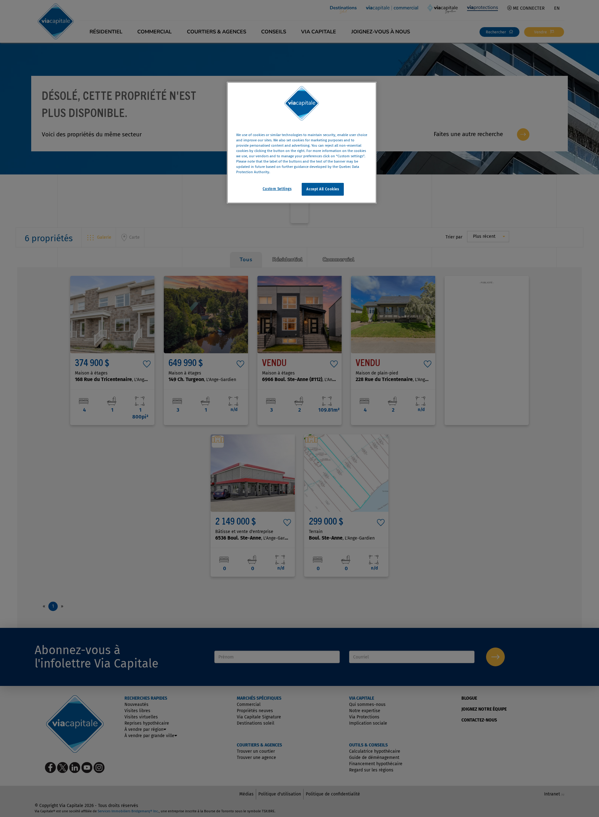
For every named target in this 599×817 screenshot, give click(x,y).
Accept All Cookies (322, 189)
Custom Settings (277, 188)
